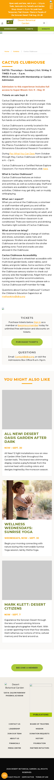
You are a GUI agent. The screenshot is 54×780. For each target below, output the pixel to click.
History (40, 738)
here (45, 169)
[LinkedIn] (38, 763)
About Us (14, 738)
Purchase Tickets (27, 342)
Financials (14, 743)
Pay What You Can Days (22, 153)
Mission (39, 729)
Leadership (14, 729)
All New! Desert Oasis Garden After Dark (25, 438)
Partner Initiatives (39, 748)
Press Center (14, 748)
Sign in (37, 322)
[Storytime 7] (3, 308)
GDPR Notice (28, 777)
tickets (29, 29)
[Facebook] (15, 763)
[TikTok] (31, 763)
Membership (10, 29)
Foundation (39, 743)
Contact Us (14, 724)
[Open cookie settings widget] (4, 775)
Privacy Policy (13, 777)
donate (46, 29)
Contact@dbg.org (24, 357)
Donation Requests (39, 734)
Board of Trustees (39, 724)
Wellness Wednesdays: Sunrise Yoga (18, 528)
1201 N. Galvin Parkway (14, 693)
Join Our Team (14, 734)
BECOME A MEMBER (27, 668)
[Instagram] (22, 763)
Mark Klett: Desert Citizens (25, 606)
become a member (28, 325)
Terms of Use (42, 777)
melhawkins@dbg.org (13, 296)
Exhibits (16, 51)
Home (7, 51)
